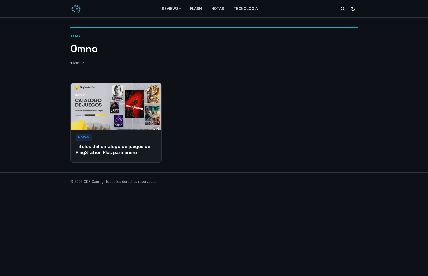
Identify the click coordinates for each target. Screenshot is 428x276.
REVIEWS (170, 8)
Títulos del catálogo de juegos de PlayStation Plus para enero (113, 149)
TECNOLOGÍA (246, 8)
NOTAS (217, 8)
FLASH (196, 8)
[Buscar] (342, 8)
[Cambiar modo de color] (353, 8)
